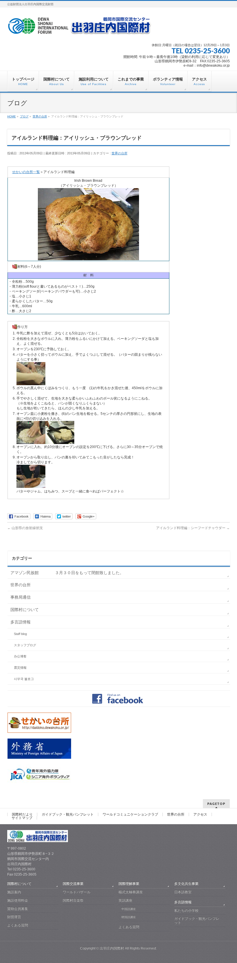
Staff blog (20, 634)
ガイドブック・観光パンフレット (68, 814)
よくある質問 (17, 925)
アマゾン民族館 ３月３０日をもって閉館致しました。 (67, 572)
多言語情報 (20, 622)
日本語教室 (183, 892)
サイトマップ (22, 818)
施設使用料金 (17, 900)
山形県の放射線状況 (25, 528)
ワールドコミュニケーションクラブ (130, 814)
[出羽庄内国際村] (79, 28)
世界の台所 (119, 153)
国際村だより (22, 814)
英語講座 (125, 900)
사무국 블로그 (24, 679)
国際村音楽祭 (73, 900)
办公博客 (20, 656)
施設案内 (14, 892)
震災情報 (20, 667)
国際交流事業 (73, 884)
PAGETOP (216, 803)
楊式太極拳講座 (130, 892)
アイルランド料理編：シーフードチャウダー (193, 528)
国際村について (24, 609)
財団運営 (14, 917)
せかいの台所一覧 (26, 172)
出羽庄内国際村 (112, 948)
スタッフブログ (25, 645)
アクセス (200, 814)
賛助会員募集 (17, 909)
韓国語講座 (128, 917)
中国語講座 (128, 908)
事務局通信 (20, 597)
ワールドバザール (76, 892)
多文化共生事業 (186, 884)
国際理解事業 (128, 884)
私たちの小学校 (186, 910)
